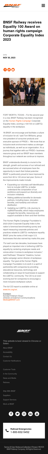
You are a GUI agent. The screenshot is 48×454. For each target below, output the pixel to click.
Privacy (35, 447)
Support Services (9, 400)
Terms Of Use (9, 447)
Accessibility (7, 352)
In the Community (10, 374)
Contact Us (7, 356)
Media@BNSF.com (11, 299)
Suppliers (6, 395)
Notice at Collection (23, 447)
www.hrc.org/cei (10, 289)
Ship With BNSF (9, 391)
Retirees (6, 382)
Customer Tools (9, 369)
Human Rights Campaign (20, 120)
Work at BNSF (8, 404)
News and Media (9, 378)
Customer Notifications (12, 361)
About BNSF (8, 348)
